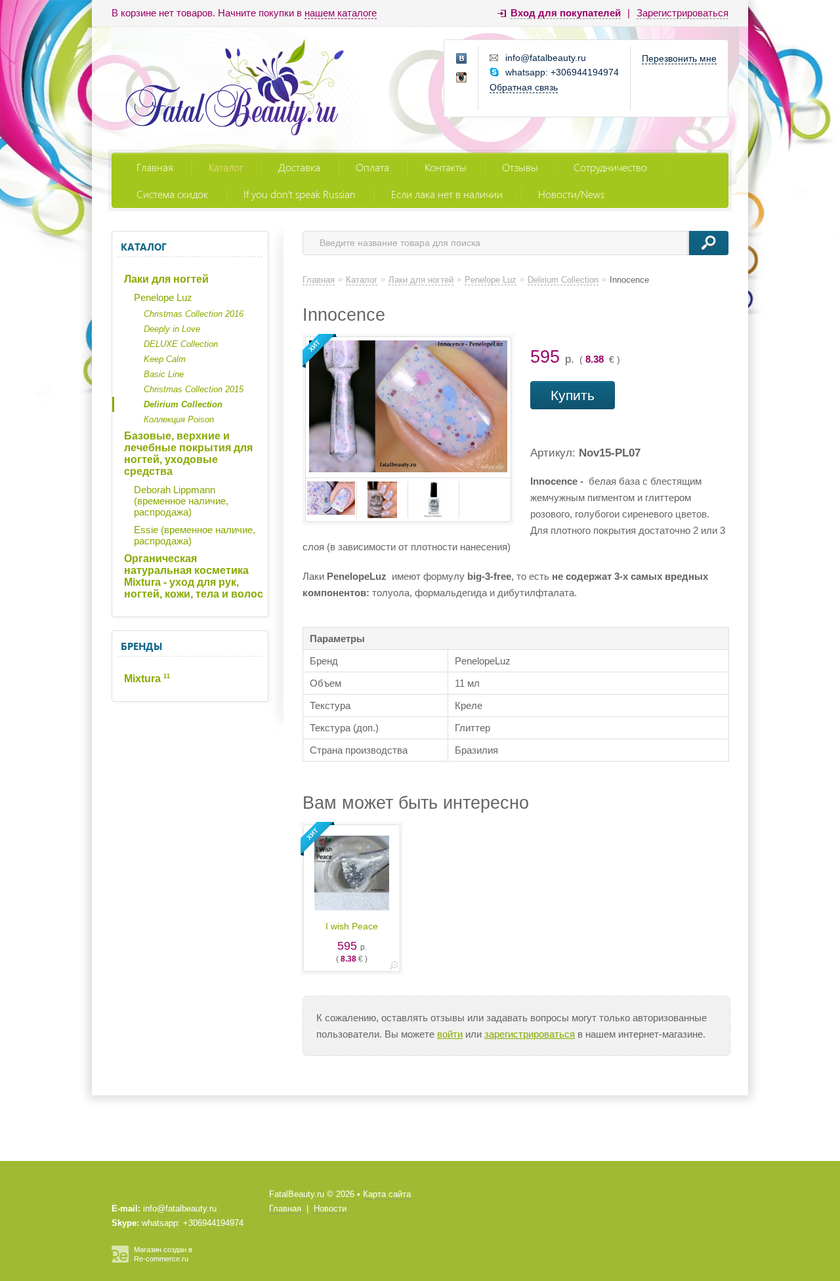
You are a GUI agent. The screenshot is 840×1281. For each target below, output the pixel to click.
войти (450, 1034)
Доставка (299, 167)
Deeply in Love (172, 329)
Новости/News (571, 194)
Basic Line (164, 374)
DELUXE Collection (181, 344)
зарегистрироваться (529, 1034)
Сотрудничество (610, 167)
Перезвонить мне (679, 58)
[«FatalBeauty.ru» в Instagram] (462, 78)
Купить (573, 395)
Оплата (372, 167)
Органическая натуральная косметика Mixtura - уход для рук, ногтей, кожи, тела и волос (193, 576)
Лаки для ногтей (166, 279)
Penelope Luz (163, 297)
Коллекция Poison (179, 419)
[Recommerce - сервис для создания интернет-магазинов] (120, 1260)
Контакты (446, 167)
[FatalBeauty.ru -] (235, 89)
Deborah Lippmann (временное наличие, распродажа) (181, 501)
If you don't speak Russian (299, 194)
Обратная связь (524, 87)
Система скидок (172, 194)
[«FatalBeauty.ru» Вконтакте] (462, 59)
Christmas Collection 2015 (193, 389)
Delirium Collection (183, 404)
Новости (330, 1208)
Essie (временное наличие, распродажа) (194, 535)
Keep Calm (165, 359)
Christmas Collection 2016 (193, 314)
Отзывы (520, 167)
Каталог (226, 167)
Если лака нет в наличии (447, 194)
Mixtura (147, 678)
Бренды (141, 646)
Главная (154, 167)
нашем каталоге (340, 12)
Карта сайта (387, 1194)
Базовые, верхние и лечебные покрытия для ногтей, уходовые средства (188, 453)
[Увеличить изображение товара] (393, 968)
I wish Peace (352, 926)
